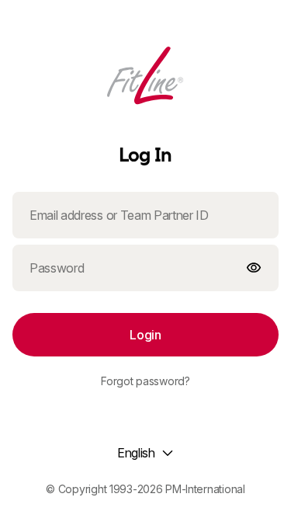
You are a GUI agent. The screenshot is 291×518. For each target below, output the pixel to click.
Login (145, 334)
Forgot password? (145, 381)
